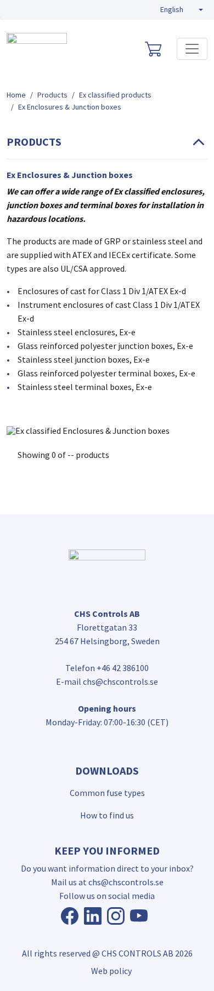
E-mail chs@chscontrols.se (107, 681)
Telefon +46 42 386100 (107, 667)
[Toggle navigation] (192, 49)
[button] (181, 10)
